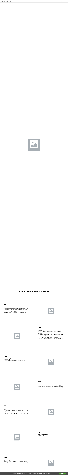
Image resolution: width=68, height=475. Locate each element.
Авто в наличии (58, 1)
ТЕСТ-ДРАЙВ (64, 1)
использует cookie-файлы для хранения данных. (20, 473)
